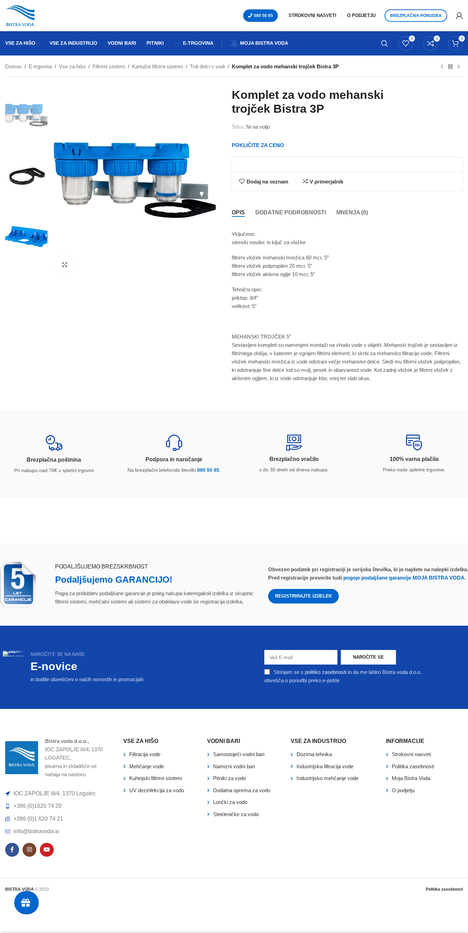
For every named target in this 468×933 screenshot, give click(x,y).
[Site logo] (20, 15)
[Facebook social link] (12, 850)
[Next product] (458, 67)
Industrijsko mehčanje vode (328, 778)
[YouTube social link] (47, 850)
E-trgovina (40, 66)
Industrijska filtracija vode (325, 766)
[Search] (384, 43)
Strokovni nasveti (411, 754)
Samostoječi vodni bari (238, 754)
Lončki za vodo (230, 802)
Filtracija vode (144, 754)
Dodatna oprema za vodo (241, 790)
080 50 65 (263, 15)
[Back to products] (450, 67)
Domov (13, 66)
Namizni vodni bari (234, 766)
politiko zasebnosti (325, 672)
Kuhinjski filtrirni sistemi (155, 778)
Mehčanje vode (146, 766)
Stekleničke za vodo (236, 814)
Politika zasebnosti (413, 766)
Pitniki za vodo (229, 778)
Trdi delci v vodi (207, 66)
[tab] (238, 212)
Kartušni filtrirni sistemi (157, 66)
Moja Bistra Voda (411, 778)
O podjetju (403, 790)
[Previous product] (442, 67)
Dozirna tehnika (314, 754)
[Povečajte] (64, 264)
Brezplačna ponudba (416, 15)
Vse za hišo (72, 66)
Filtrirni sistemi (108, 66)
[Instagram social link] (29, 850)
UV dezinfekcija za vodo (156, 790)
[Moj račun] (459, 16)
